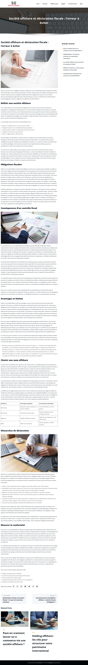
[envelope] (25, 586)
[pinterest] (29, 586)
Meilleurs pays (54, 4)
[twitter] (17, 586)
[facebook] (13, 586)
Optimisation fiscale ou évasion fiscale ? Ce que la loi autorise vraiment (13, 600)
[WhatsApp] (33, 586)
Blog (81, 4)
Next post (52, 595)
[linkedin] (21, 586)
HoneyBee (50, 662)
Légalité (63, 4)
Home (37, 4)
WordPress (40, 662)
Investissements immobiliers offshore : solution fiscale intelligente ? (46, 600)
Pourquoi (44, 4)
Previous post (7, 595)
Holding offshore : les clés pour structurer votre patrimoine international (43, 643)
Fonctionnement (72, 4)
